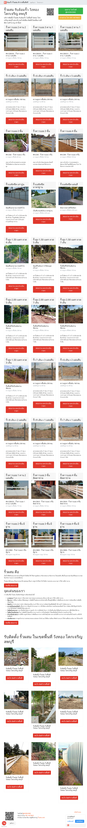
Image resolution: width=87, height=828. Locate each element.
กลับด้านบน (77, 812)
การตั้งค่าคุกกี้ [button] (70, 821)
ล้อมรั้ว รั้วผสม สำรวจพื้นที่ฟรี (17, 2)
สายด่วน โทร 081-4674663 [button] (70, 18)
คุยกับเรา (33, 2)
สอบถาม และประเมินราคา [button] (16, 65)
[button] (50, 11)
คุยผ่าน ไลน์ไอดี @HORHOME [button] (71, 11)
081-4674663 (29, 815)
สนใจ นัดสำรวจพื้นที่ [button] (14, 678)
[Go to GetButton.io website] (4, 826)
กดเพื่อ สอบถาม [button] (11, 585)
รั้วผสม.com (41, 817)
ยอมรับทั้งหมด (79, 821)
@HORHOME (27, 813)
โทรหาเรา (40, 2)
